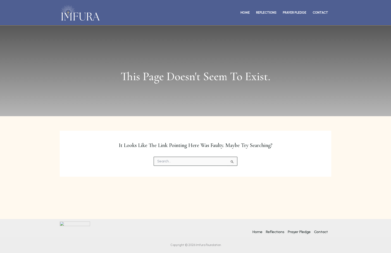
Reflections (266, 12)
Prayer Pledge (294, 12)
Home (245, 12)
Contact (320, 12)
